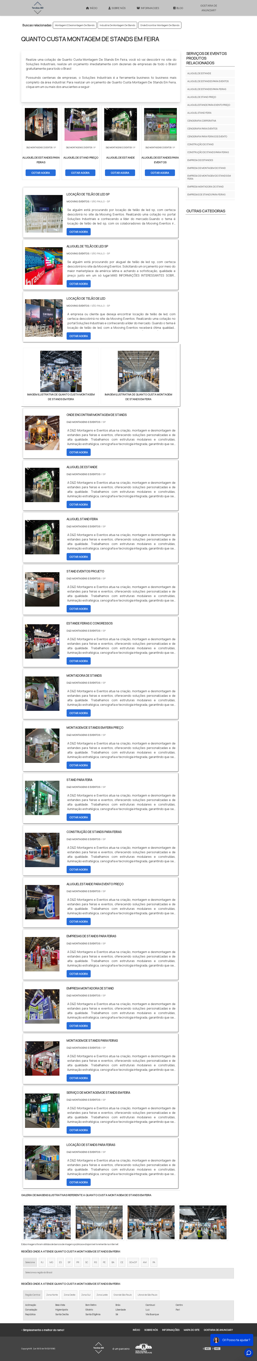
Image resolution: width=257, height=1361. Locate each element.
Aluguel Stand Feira (199, 112)
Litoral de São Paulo (147, 1294)
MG (51, 1262)
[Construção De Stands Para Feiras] (42, 865)
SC (86, 1262)
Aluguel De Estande (199, 73)
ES (60, 1262)
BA (113, 1262)
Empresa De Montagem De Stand (206, 168)
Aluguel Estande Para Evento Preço (208, 105)
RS (95, 1262)
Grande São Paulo (123, 1294)
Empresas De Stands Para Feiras (206, 194)
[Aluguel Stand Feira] (42, 552)
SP (69, 1262)
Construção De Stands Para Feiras (208, 152)
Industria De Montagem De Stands (117, 25)
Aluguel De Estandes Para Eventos (208, 81)
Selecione (30, 1262)
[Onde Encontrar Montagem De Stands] (42, 448)
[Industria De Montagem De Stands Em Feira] (47, 1222)
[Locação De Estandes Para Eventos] (151, 1222)
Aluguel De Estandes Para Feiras (206, 89)
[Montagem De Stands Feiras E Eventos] (203, 1222)
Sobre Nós (118, 8)
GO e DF (133, 1262)
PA (154, 1262)
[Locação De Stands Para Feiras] (42, 1177)
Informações (170, 1330)
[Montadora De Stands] (42, 708)
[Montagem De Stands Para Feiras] (42, 1073)
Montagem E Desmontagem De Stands (74, 25)
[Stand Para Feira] (42, 813)
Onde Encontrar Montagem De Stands (159, 25)
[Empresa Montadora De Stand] (42, 1021)
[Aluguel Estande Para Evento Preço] (42, 917)
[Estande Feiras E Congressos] (42, 656)
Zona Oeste (69, 1294)
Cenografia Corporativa (201, 120)
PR (77, 1262)
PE (104, 1262)
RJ (42, 1262)
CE (121, 1262)
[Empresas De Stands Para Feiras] (42, 969)
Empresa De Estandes (200, 160)
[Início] (38, 8)
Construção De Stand (200, 144)
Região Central (32, 1294)
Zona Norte (52, 1294)
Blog (179, 8)
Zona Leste (102, 1294)
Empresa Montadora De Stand (205, 186)
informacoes (150, 8)
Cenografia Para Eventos (202, 128)
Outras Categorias (205, 210)
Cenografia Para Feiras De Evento (207, 136)
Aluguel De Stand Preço (201, 97)
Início (93, 8)
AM (145, 1262)
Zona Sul (85, 1294)
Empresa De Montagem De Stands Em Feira (209, 177)
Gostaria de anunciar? (208, 8)
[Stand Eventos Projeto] (42, 604)
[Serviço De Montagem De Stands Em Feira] (42, 1125)
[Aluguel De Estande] (42, 500)
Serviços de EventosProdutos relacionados (206, 58)
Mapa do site (191, 1330)
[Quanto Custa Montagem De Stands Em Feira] (61, 371)
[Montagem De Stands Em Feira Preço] (42, 760)
